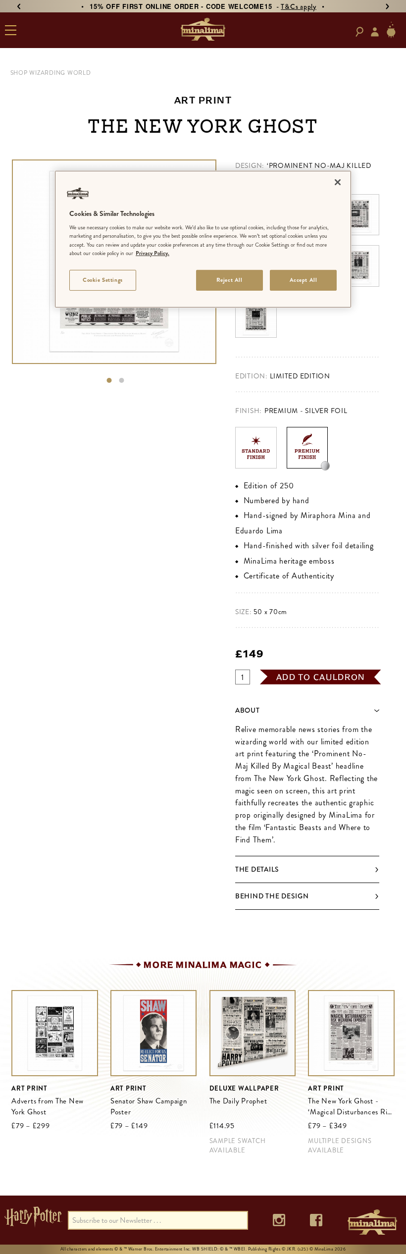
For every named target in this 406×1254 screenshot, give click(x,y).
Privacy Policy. (152, 253)
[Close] (338, 182)
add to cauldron (320, 677)
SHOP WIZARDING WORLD (50, 72)
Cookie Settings (103, 280)
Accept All (303, 280)
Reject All (229, 280)
